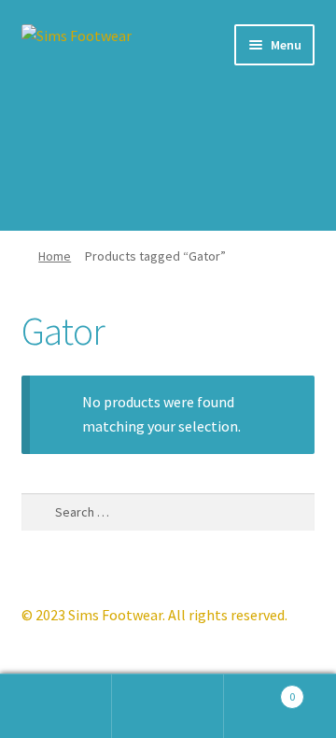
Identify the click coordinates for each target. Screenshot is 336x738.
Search (168, 706)
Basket (259, 689)
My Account (56, 706)
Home (54, 256)
